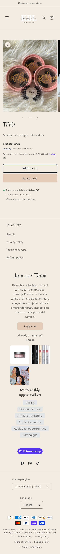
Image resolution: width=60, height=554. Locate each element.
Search (10, 234)
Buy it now (30, 178)
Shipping (7, 148)
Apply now (30, 326)
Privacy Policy (14, 242)
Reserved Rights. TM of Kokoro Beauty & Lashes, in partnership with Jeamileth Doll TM (30, 533)
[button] (7, 18)
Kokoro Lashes (18, 529)
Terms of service (16, 250)
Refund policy (15, 257)
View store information (20, 199)
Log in (30, 340)
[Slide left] (22, 117)
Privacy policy (42, 536)
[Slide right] (37, 117)
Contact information (32, 547)
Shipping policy (41, 541)
